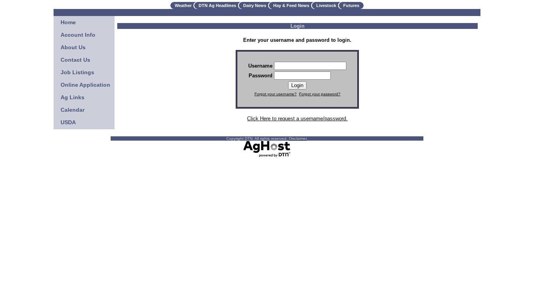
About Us (73, 47)
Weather (183, 5)
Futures (351, 5)
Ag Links (72, 97)
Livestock (326, 5)
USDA (68, 122)
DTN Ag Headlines (217, 5)
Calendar (72, 110)
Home (68, 22)
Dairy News (254, 5)
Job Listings (77, 72)
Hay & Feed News (291, 5)
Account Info (78, 35)
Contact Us (75, 60)
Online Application (85, 85)
